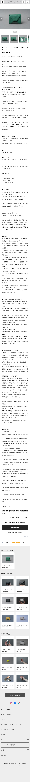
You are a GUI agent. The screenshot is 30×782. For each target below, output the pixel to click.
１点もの (3, 755)
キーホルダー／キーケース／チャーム (11, 724)
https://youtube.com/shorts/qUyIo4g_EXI (14, 66)
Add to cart (15, 527)
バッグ (3, 719)
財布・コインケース (6, 714)
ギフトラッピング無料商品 (8, 745)
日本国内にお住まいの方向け (15, 532)
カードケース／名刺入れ (8, 729)
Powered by (13, 766)
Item (2, 740)
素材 (2, 750)
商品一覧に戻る (15, 695)
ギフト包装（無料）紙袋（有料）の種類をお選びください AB (15, 512)
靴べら (3, 735)
